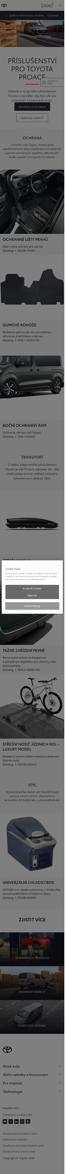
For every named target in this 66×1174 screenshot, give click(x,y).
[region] (32, 587)
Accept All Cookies (32, 588)
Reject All (32, 595)
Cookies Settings (32, 606)
